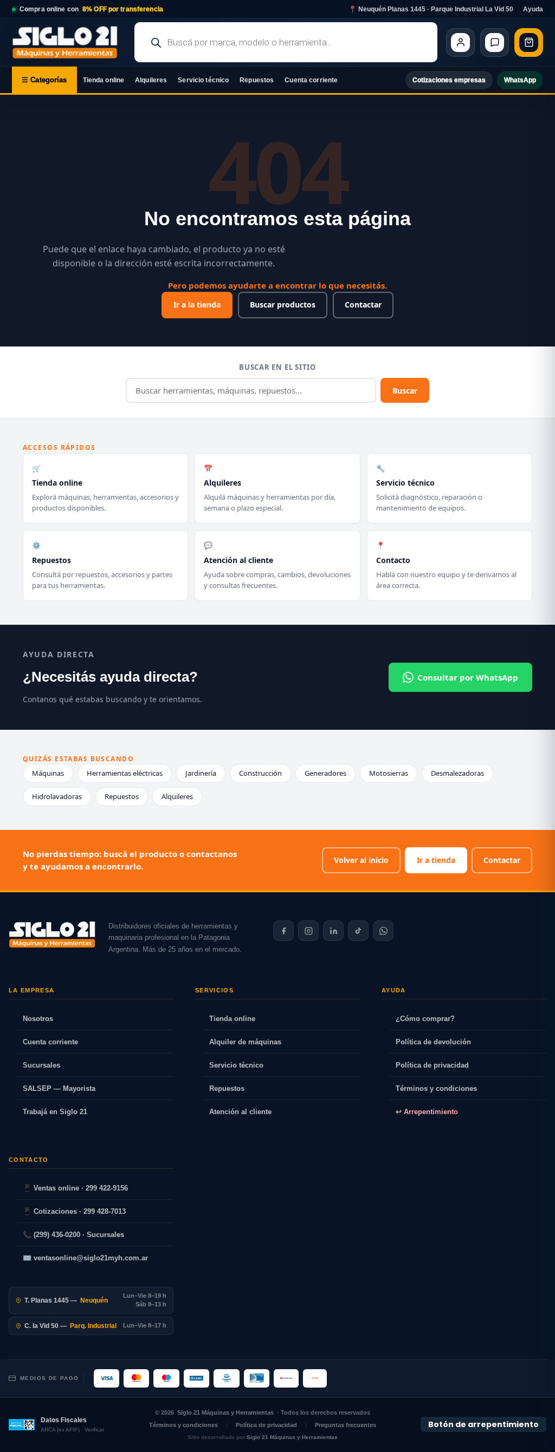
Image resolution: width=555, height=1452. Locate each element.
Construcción (260, 773)
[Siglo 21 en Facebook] (283, 930)
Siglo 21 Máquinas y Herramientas (225, 1412)
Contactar (363, 304)
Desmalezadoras (457, 773)
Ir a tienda (436, 860)
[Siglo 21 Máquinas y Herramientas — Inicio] (52, 934)
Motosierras (388, 773)
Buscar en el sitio (277, 367)
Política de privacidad (432, 1065)
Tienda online (104, 80)
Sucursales (41, 1065)
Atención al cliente (240, 1112)
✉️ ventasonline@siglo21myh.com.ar (85, 1258)
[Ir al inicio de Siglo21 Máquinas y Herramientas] (69, 42)
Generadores (325, 773)
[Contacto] (494, 42)
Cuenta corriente (311, 80)
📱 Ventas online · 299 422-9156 (75, 1188)
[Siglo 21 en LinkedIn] (333, 930)
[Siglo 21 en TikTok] (358, 930)
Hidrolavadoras (57, 796)
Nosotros (38, 1019)
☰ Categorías (44, 80)
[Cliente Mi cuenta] (460, 42)
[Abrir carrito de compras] (528, 42)
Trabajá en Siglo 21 (55, 1112)
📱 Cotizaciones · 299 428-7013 (74, 1211)
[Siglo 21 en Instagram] (308, 930)
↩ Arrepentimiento (427, 1112)
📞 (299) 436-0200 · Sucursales (73, 1235)
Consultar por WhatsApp (467, 677)
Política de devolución (433, 1042)
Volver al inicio (361, 860)
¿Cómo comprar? (425, 1019)
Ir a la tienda (197, 304)
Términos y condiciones (436, 1088)
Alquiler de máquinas (245, 1042)
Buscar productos (282, 304)
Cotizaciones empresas (449, 80)
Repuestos (257, 80)
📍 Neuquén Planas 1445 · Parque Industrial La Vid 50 (431, 9)
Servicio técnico (203, 80)
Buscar (404, 390)
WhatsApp (520, 80)
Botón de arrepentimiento (483, 1424)
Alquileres (151, 80)
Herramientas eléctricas (125, 773)
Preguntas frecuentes (345, 1425)
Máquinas (48, 773)
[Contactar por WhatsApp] (383, 930)
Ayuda (533, 9)
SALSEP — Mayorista (59, 1088)
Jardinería (200, 773)
